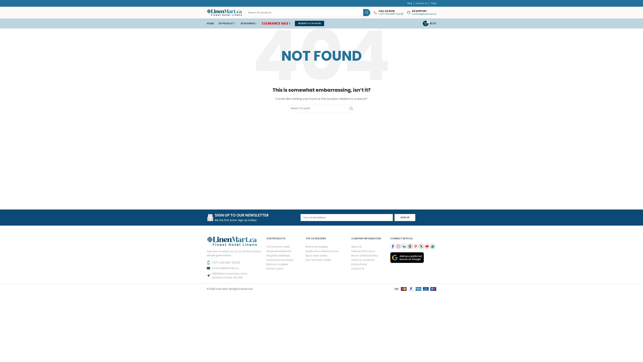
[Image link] (407, 257)
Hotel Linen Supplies (316, 246)
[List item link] (236, 262)
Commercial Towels (278, 246)
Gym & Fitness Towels (318, 259)
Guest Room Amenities (279, 259)
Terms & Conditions (363, 259)
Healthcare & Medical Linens (321, 251)
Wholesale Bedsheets (278, 251)
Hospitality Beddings (278, 255)
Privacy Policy (359, 264)
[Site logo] (224, 12)
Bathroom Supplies (277, 264)
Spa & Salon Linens (316, 255)
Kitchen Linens (274, 268)
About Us (356, 246)
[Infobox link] (389, 12)
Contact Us (358, 268)
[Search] (366, 12)
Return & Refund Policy (364, 255)
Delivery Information (363, 251)
